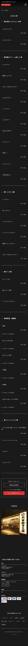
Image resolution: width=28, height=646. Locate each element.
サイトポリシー (14, 634)
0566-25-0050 (14, 485)
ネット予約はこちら (6, 4)
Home (2, 10)
